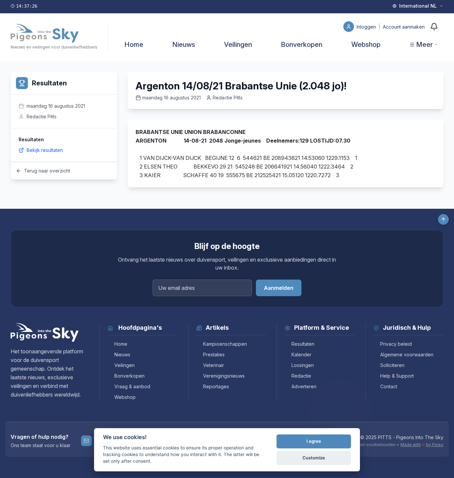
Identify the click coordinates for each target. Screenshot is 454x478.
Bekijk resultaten (45, 150)
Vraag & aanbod (132, 386)
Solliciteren (392, 365)
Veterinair (213, 365)
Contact (388, 386)
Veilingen (238, 45)
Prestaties (214, 354)
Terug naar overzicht (47, 171)
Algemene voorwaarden (406, 354)
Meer (424, 45)
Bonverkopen (301, 45)
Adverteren (303, 386)
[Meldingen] (434, 27)
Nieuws (183, 45)
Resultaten (302, 344)
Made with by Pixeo (421, 444)
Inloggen (367, 27)
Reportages (216, 386)
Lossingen (302, 365)
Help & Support (397, 376)
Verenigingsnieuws (224, 376)
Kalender (301, 354)
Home (133, 45)
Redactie (301, 376)
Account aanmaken (404, 27)
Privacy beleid (396, 344)
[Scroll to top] (443, 219)
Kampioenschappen (225, 344)
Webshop (366, 45)
